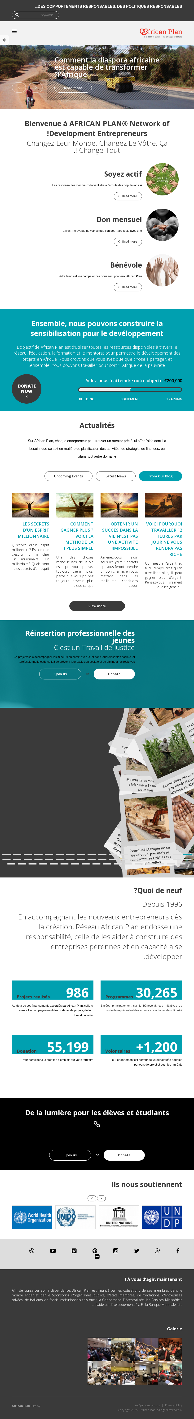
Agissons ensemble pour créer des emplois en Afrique (121, 70)
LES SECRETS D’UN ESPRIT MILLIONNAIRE (33, 530)
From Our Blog (155, 476)
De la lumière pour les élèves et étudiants (97, 1112)
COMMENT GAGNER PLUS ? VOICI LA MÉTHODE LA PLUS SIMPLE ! (77, 536)
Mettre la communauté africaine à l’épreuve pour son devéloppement (146, 787)
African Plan (21, 1406)
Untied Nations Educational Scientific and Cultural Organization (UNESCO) (119, 1217)
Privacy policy (173, 1405)
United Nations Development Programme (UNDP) (162, 1217)
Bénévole (126, 265)
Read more (88, 88)
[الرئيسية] (161, 33)
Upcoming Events (68, 476)
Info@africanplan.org (147, 1405)
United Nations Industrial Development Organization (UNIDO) (75, 1217)
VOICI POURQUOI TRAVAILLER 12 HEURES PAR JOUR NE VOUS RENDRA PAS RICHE (164, 539)
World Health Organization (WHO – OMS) (32, 1217)
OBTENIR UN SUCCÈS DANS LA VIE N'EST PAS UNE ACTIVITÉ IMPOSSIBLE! (120, 536)
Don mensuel (119, 219)
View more (97, 606)
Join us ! (60, 674)
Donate (114, 674)
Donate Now (27, 388)
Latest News (116, 476)
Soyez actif (123, 174)
